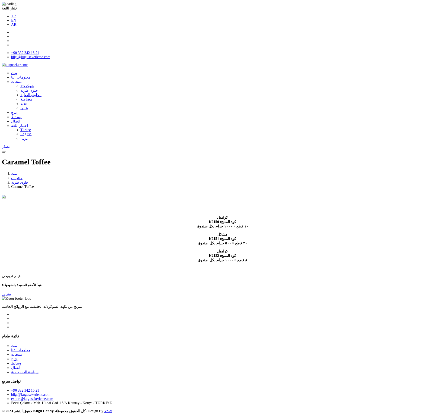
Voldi (108, 411)
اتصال (15, 121)
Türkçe (25, 130)
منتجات (16, 82)
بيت (14, 73)
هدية (23, 104)
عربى (24, 138)
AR (13, 24)
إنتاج (14, 112)
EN (13, 20)
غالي (24, 108)
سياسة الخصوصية (24, 372)
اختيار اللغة (19, 126)
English (26, 134)
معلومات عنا (20, 77)
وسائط (16, 117)
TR (13, 16)
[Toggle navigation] (4, 152)
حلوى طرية (29, 90)
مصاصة (26, 99)
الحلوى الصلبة (30, 95)
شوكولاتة (27, 86)
